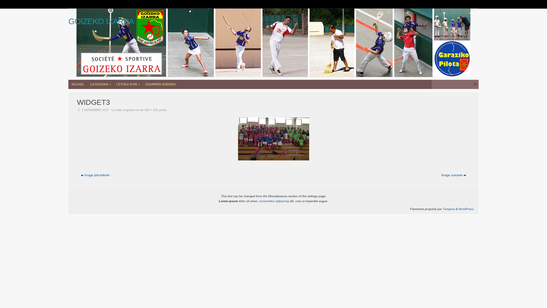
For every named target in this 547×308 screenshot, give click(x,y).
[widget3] (273, 138)
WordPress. (466, 209)
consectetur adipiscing (274, 201)
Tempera (449, 209)
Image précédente (97, 175)
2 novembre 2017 (95, 110)
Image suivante (452, 175)
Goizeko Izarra (101, 21)
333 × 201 (151, 110)
